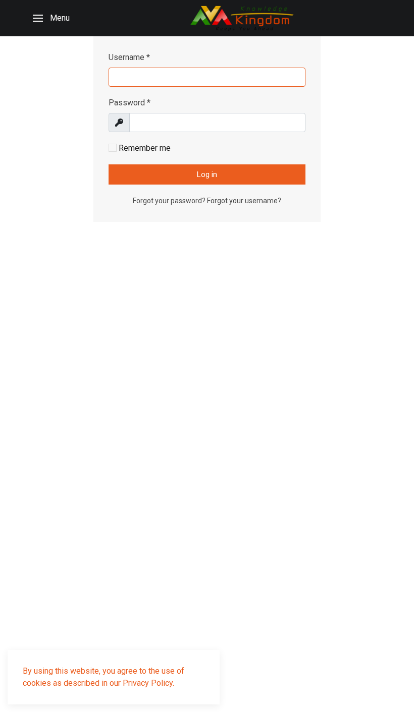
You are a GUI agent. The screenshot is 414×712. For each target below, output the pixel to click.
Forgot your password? (170, 201)
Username (129, 57)
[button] (51, 18)
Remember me (144, 148)
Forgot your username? (244, 201)
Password (129, 102)
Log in (207, 174)
